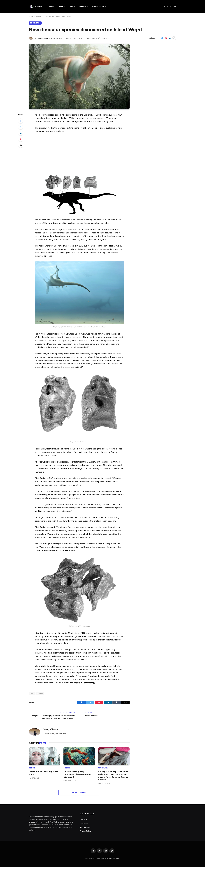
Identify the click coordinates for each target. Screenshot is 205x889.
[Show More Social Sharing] (174, 38)
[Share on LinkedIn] (169, 38)
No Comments (92, 38)
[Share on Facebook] (158, 38)
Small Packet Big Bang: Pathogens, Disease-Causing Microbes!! (77, 774)
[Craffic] (36, 6)
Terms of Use (85, 827)
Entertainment (98, 6)
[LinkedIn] (20, 133)
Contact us (84, 823)
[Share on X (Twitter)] (162, 38)
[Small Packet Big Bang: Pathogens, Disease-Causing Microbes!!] (79, 756)
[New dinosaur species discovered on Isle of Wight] (79, 76)
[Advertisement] (79, 154)
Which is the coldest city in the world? (43, 772)
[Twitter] (20, 127)
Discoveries (35, 23)
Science (82, 6)
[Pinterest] (20, 139)
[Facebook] (20, 121)
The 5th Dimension (92, 715)
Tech (71, 6)
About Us (83, 820)
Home (51, 6)
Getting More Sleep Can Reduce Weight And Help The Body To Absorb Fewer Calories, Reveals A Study (113, 775)
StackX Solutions (113, 858)
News (60, 6)
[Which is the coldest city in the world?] (44, 756)
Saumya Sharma (42, 38)
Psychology (103, 768)
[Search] (175, 6)
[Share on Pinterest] (166, 38)
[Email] (20, 145)
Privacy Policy (85, 831)
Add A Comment (79, 792)
